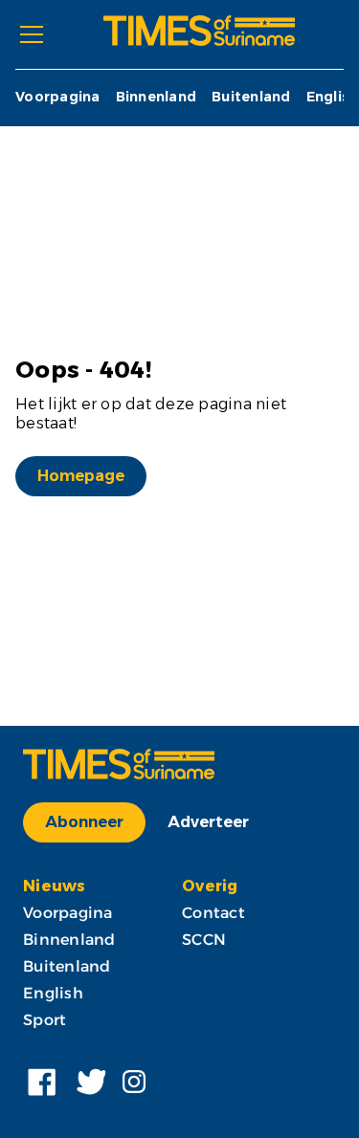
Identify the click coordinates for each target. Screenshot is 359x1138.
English (332, 97)
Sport (44, 1020)
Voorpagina (58, 97)
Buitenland (251, 97)
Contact (213, 913)
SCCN (204, 939)
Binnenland (156, 97)
